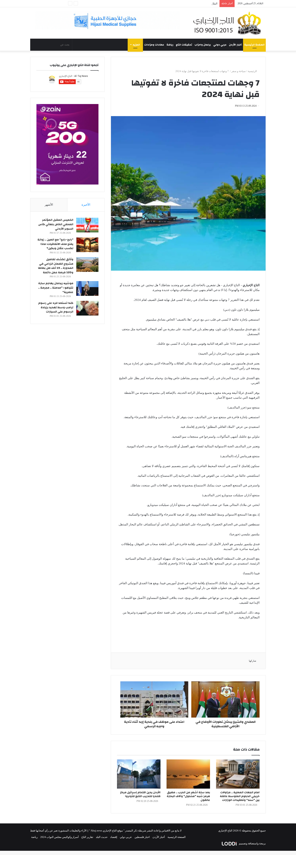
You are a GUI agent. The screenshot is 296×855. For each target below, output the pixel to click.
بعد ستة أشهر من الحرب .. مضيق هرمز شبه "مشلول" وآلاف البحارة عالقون (188, 796)
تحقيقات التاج (184, 44)
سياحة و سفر (238, 71)
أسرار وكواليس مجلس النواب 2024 (59, 836)
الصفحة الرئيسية (254, 44)
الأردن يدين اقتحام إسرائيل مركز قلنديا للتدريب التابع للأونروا (140, 794)
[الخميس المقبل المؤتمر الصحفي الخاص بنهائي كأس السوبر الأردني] (87, 225)
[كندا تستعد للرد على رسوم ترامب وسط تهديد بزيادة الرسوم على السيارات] (87, 308)
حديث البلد (102, 836)
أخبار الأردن (235, 44)
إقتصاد (113, 836)
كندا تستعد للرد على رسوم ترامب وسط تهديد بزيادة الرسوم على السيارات (55, 307)
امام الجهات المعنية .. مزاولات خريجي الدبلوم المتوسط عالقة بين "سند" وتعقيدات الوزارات (240, 796)
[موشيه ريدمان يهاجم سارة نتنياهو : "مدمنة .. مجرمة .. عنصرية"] (87, 288)
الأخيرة (86, 204)
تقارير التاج (87, 836)
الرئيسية (253, 71)
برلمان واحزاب (203, 44)
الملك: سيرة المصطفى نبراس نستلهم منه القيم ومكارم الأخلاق (183, 3)
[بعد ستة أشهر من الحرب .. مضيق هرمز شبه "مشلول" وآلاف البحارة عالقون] (188, 774)
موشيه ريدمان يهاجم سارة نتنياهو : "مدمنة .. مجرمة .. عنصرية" (55, 288)
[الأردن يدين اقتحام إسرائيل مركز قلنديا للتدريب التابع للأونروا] (138, 774)
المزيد (136, 44)
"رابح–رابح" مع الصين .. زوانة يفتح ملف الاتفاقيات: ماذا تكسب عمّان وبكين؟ (55, 244)
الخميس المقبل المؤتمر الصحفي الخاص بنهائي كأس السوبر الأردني (55, 224)
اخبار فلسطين (142, 836)
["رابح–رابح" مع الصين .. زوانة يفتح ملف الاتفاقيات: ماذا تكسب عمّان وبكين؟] (87, 244)
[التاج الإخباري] (228, 23)
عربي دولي (220, 44)
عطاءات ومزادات (154, 44)
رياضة (170, 44)
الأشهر (49, 204)
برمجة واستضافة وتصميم (252, 843)
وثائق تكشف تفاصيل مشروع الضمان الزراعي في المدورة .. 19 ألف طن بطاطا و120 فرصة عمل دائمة (55, 266)
